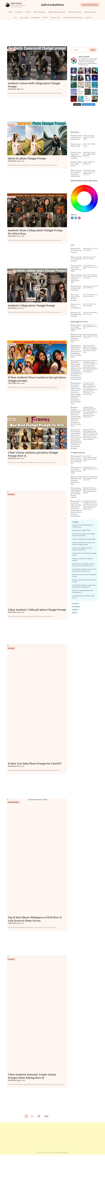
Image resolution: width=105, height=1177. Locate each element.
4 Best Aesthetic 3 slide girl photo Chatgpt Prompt (37, 609)
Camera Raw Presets (74, 12)
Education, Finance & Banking (73, 17)
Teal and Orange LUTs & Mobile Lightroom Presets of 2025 (90, 267)
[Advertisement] (37, 35)
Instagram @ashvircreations (90, 5)
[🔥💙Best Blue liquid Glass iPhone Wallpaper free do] (95, 78)
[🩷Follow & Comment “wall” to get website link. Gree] (88, 92)
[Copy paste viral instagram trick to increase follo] (81, 78)
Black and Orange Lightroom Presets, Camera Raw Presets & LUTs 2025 (90, 276)
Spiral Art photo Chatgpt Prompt (27, 158)
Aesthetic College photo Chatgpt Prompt (31, 305)
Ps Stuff (44, 17)
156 (39, 1116)
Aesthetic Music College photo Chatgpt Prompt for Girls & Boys (89, 154)
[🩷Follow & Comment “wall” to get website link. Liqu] (81, 92)
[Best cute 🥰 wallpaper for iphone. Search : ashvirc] (88, 78)
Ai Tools (28, 12)
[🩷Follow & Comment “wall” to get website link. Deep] (95, 85)
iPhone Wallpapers (39, 12)
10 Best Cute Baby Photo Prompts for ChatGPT (35, 763)
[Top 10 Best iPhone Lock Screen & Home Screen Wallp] (74, 85)
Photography (35, 17)
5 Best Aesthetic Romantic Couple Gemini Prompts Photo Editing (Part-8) (32, 1076)
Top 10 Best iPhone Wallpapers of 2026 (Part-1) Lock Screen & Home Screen (35, 919)
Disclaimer (75, 609)
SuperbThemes (64, 1152)
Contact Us (75, 603)
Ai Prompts (19, 12)
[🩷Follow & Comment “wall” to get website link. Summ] (81, 99)
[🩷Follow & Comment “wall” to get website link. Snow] (95, 92)
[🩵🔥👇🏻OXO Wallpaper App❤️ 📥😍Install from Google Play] (74, 71)
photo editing (24, 17)
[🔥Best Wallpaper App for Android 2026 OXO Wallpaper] (81, 71)
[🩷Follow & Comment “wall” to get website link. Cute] (81, 85)
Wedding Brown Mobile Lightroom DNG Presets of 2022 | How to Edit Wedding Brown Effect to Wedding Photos (90, 349)
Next (46, 1116)
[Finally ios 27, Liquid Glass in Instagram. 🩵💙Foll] (74, 78)
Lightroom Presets (90, 12)
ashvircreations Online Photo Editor (84, 180)
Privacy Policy (76, 606)
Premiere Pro (55, 17)
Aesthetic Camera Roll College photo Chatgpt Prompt (88, 137)
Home (11, 12)
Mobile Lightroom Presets (56, 12)
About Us (74, 612)
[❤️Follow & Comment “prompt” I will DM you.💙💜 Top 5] (95, 99)
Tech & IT (88, 17)
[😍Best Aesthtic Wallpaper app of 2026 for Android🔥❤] (88, 71)
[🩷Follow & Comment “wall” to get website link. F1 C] (74, 99)
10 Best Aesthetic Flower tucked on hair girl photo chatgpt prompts (89, 172)
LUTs (15, 17)
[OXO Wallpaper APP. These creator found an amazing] (95, 71)
